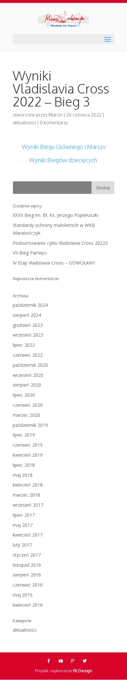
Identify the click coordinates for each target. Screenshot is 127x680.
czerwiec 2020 (28, 405)
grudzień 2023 (28, 325)
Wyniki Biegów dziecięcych (63, 160)
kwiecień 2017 (28, 535)
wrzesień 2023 (28, 335)
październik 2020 (30, 365)
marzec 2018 (26, 495)
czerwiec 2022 (28, 355)
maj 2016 (23, 595)
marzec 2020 (26, 415)
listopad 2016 (27, 565)
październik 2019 (30, 425)
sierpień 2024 (27, 315)
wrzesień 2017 (28, 505)
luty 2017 (22, 545)
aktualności (24, 122)
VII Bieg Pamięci (30, 253)
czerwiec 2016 (28, 585)
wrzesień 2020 (28, 375)
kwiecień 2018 (28, 485)
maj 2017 (23, 525)
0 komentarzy (54, 122)
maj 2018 (23, 475)
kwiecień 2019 (28, 455)
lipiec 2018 (24, 465)
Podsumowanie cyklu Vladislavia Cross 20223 (60, 243)
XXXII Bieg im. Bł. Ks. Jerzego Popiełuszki (55, 215)
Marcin (56, 114)
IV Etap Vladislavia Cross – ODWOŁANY (54, 263)
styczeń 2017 (27, 555)
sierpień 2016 (27, 575)
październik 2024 (30, 305)
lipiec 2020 (24, 395)
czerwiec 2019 (28, 445)
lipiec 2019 (24, 435)
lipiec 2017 (24, 515)
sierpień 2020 (27, 385)
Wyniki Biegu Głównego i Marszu (64, 146)
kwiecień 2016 (28, 605)
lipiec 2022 (24, 345)
